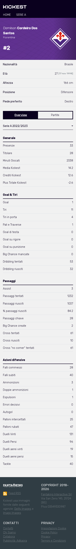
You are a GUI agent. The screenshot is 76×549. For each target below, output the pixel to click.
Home (7, 15)
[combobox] (38, 127)
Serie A (21, 15)
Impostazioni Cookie (53, 528)
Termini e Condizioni (53, 540)
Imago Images (12, 513)
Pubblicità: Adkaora (15, 540)
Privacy (45, 536)
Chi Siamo (9, 532)
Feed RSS (15, 493)
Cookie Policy (49, 532)
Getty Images (22, 509)
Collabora (9, 536)
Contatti (8, 528)
